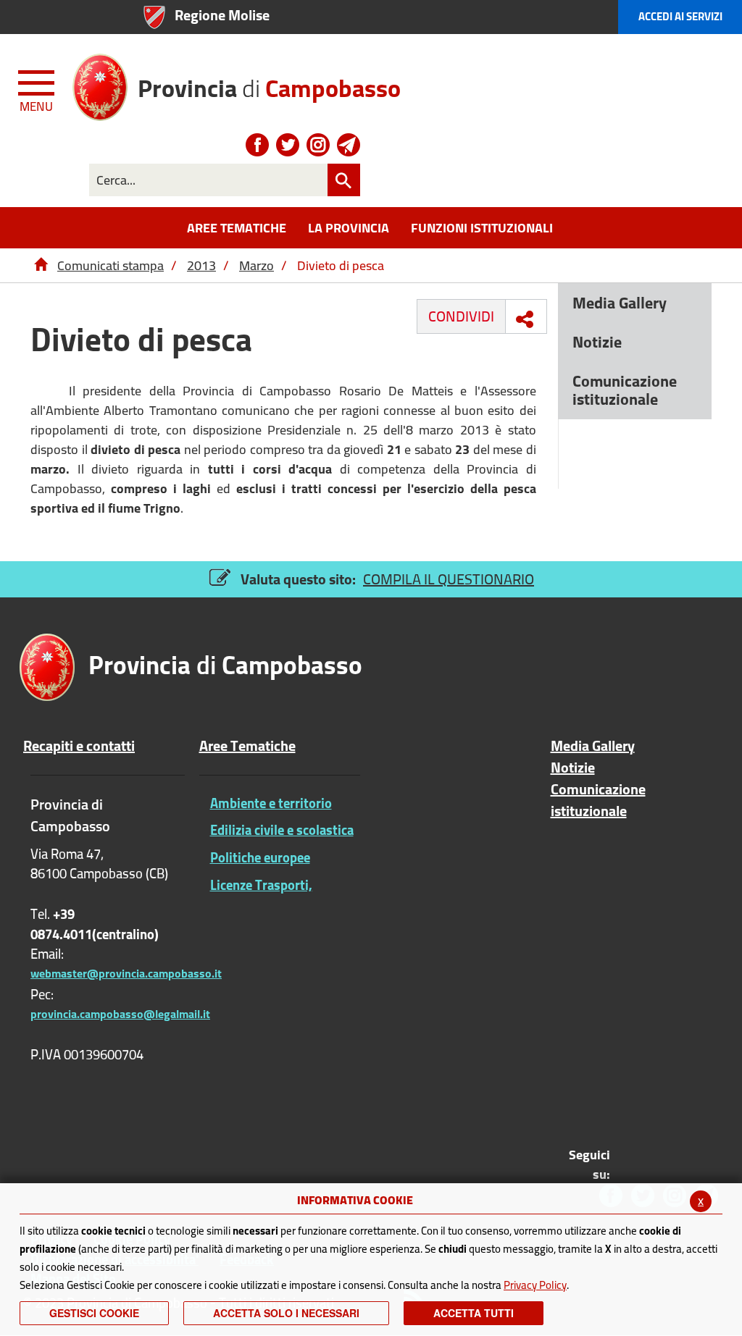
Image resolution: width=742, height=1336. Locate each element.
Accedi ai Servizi (680, 16)
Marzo (256, 265)
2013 (201, 265)
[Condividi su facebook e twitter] (524, 319)
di (269, 83)
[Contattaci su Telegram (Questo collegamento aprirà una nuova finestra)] (348, 144)
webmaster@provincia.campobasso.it (126, 973)
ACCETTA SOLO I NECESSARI (286, 1313)
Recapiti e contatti (79, 746)
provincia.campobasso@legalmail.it (120, 1013)
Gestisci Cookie (94, 1313)
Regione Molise (222, 14)
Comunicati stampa (110, 265)
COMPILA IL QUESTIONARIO (448, 579)
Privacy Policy (535, 1284)
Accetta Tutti (473, 1313)
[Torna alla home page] (40, 265)
